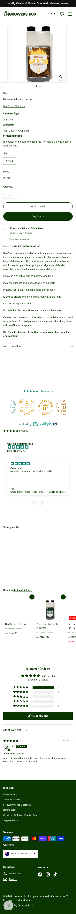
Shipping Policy (10, 820)
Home (6, 93)
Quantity (8, 186)
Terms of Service (11, 799)
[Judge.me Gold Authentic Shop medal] (19, 407)
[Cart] (61, 14)
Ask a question (12, 346)
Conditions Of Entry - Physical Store (20, 815)
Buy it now (38, 216)
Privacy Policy (10, 794)
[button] (11, 431)
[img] (40, 447)
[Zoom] (60, 76)
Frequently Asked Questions (17, 805)
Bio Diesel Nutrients (14, 106)
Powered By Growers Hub (18, 905)
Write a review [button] (38, 715)
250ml (9, 161)
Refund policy (10, 810)
